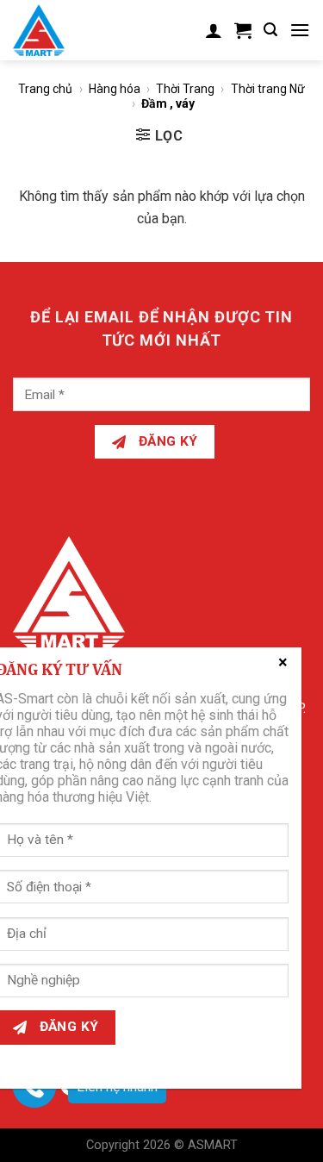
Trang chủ (45, 89)
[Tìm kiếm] (270, 30)
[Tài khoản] (213, 30)
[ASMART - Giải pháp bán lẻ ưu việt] (49, 30)
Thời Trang (185, 89)
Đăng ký (166, 441)
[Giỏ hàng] (243, 30)
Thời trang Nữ (268, 89)
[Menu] (299, 30)
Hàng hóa (114, 89)
